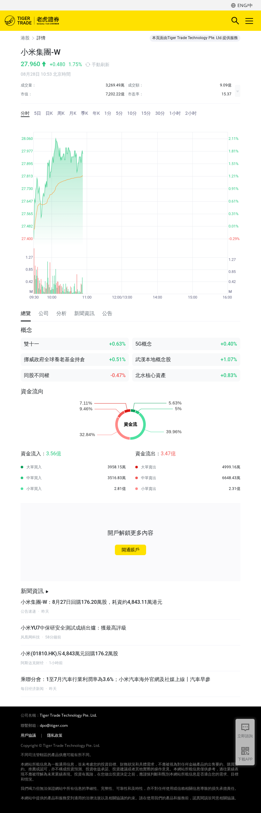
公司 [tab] (44, 313)
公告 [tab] (107, 313)
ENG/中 (245, 5)
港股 (25, 37)
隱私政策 (54, 735)
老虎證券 (41, 21)
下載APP (245, 759)
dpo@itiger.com (54, 725)
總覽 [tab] (26, 313)
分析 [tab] (61, 313)
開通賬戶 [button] (130, 549)
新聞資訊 (32, 591)
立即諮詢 (245, 736)
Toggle (249, 20)
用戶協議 (28, 735)
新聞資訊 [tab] (84, 313)
